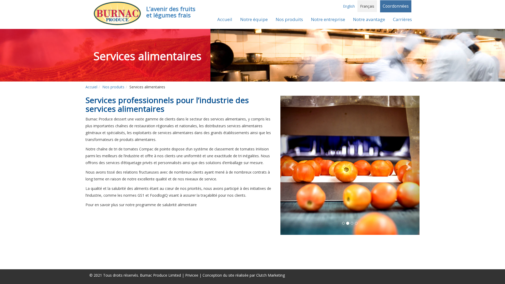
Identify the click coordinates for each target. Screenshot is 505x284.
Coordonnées (396, 6)
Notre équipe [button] (254, 19)
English (349, 6)
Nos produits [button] (289, 19)
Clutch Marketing (270, 275)
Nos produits (113, 86)
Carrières (402, 19)
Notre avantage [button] (369, 19)
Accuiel (91, 86)
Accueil (224, 19)
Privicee (191, 275)
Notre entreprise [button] (328, 19)
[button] (290, 165)
